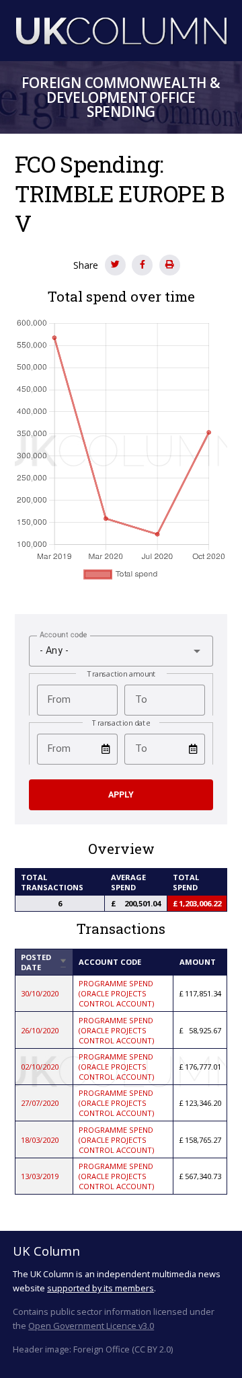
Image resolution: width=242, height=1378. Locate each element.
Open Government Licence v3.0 (91, 1326)
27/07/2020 (39, 1103)
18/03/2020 (39, 1140)
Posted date (44, 962)
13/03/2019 (39, 1176)
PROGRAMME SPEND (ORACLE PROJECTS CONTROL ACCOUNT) (116, 993)
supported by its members (100, 1288)
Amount (197, 962)
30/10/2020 (39, 993)
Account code (110, 962)
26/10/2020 (39, 1030)
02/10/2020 (39, 1067)
